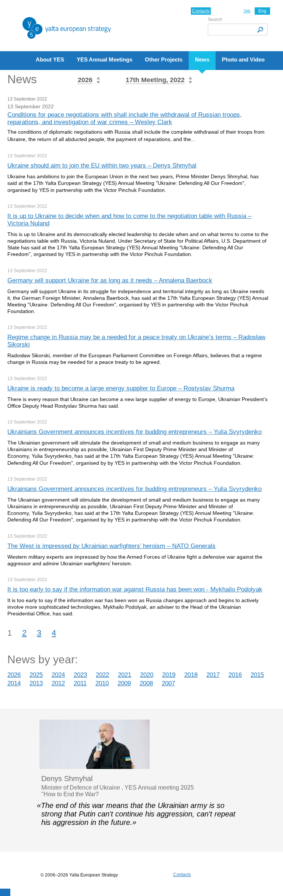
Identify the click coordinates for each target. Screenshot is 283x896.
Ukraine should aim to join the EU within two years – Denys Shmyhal (101, 165)
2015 (257, 674)
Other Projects (163, 59)
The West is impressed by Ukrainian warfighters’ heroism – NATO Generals (111, 545)
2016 (235, 674)
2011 (80, 683)
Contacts (201, 11)
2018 (191, 674)
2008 (146, 683)
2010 (102, 683)
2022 (102, 674)
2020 (146, 674)
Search (215, 19)
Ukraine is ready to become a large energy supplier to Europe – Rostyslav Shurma (120, 388)
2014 (14, 683)
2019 (168, 674)
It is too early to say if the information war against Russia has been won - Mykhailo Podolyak (134, 589)
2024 (58, 674)
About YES (50, 59)
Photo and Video (243, 59)
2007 (168, 683)
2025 (36, 674)
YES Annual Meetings (104, 59)
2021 (124, 674)
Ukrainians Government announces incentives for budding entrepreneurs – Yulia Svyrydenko (134, 431)
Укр (247, 11)
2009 (124, 683)
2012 (58, 683)
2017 (213, 674)
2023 (80, 674)
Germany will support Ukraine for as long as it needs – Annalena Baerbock (109, 280)
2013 (36, 683)
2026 (14, 674)
